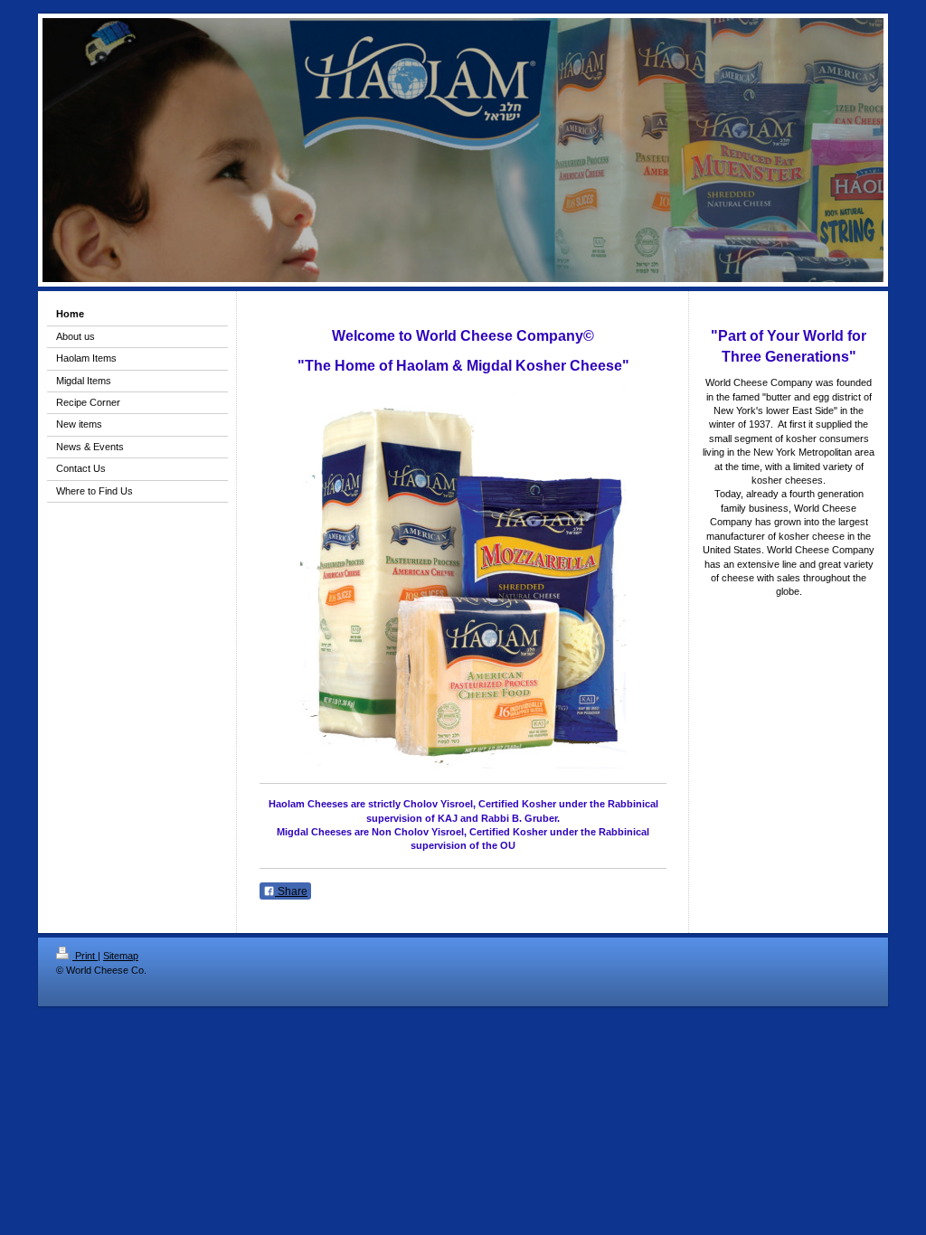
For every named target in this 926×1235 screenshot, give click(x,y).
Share (291, 891)
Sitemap (120, 955)
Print (85, 955)
